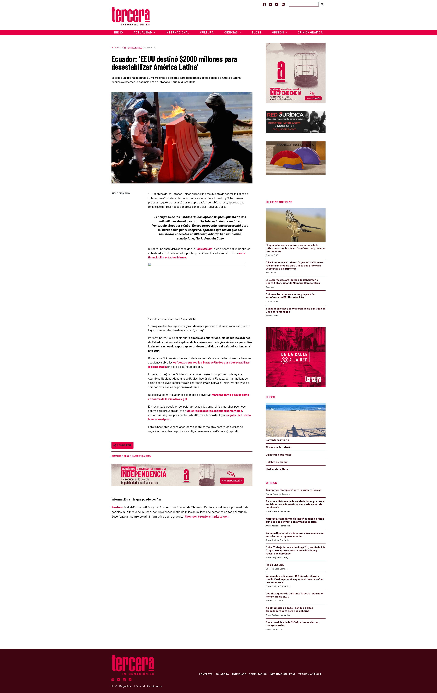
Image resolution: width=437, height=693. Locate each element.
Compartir (123, 445)
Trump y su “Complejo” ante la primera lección (293, 489)
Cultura (207, 32)
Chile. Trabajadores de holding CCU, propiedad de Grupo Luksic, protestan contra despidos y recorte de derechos (296, 550)
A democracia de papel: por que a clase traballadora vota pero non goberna (289, 609)
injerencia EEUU (141, 456)
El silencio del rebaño (278, 447)
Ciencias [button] (231, 32)
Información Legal (283, 674)
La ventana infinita (277, 439)
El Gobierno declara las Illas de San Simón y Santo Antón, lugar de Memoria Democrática (293, 281)
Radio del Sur (204, 248)
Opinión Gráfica (310, 32)
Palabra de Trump (276, 461)
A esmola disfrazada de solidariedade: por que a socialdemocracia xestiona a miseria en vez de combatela (295, 504)
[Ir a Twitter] (270, 4)
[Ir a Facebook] (264, 4)
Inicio (118, 32)
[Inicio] (130, 15)
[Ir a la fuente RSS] (283, 4)
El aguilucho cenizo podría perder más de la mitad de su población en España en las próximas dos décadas (295, 248)
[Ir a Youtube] (276, 4)
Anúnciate (239, 674)
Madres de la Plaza (277, 469)
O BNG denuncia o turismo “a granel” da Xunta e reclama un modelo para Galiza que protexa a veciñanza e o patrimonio (294, 265)
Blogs (257, 32)
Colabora (222, 674)
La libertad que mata (278, 454)
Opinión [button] (278, 32)
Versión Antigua (309, 674)
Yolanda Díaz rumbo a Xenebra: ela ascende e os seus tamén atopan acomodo (295, 534)
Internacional (177, 32)
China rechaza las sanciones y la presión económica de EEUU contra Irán (290, 296)
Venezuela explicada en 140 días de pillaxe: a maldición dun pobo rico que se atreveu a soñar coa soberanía (294, 579)
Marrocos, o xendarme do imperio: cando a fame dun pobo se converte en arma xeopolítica (295, 520)
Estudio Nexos (154, 686)
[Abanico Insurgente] (296, 164)
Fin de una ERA (275, 564)
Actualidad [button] (143, 32)
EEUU (127, 456)
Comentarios (258, 674)
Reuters (117, 507)
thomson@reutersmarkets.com (207, 516)
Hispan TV (116, 47)
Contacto (206, 674)
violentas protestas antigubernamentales (214, 410)
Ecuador (116, 456)
